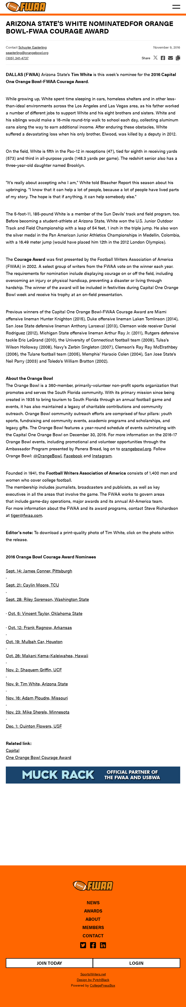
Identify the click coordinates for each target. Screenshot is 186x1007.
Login (136, 963)
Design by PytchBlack (93, 979)
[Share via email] (170, 57)
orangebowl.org (136, 448)
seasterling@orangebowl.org (27, 52)
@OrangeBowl (47, 455)
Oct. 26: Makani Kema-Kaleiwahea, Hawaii (47, 655)
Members (93, 927)
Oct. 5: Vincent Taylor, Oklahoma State (45, 613)
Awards (93, 911)
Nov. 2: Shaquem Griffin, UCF (34, 669)
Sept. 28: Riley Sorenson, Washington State (47, 599)
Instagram (102, 455)
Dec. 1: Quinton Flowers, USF (34, 726)
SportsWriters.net (93, 974)
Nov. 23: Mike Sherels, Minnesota (38, 712)
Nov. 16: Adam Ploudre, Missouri (37, 698)
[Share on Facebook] (163, 57)
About (93, 919)
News (93, 902)
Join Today (49, 963)
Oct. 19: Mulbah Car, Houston (34, 641)
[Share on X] (155, 58)
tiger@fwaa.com (26, 515)
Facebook (73, 455)
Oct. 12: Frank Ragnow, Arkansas (40, 627)
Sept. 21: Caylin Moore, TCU (32, 585)
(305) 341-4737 (17, 57)
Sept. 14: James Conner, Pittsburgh (39, 571)
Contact (93, 935)
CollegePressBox (102, 985)
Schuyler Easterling (32, 47)
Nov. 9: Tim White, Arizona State (37, 684)
